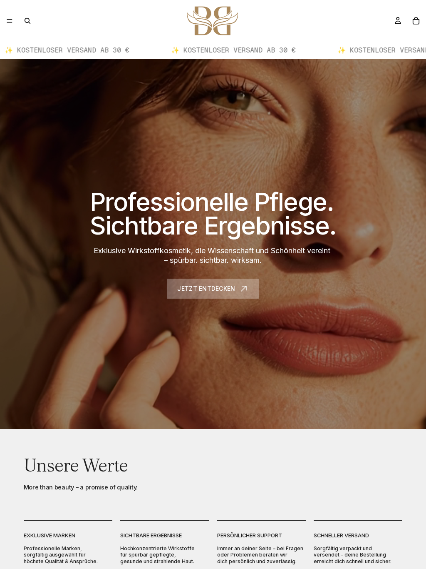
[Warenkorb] (416, 21)
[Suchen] (27, 21)
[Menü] (9, 20)
